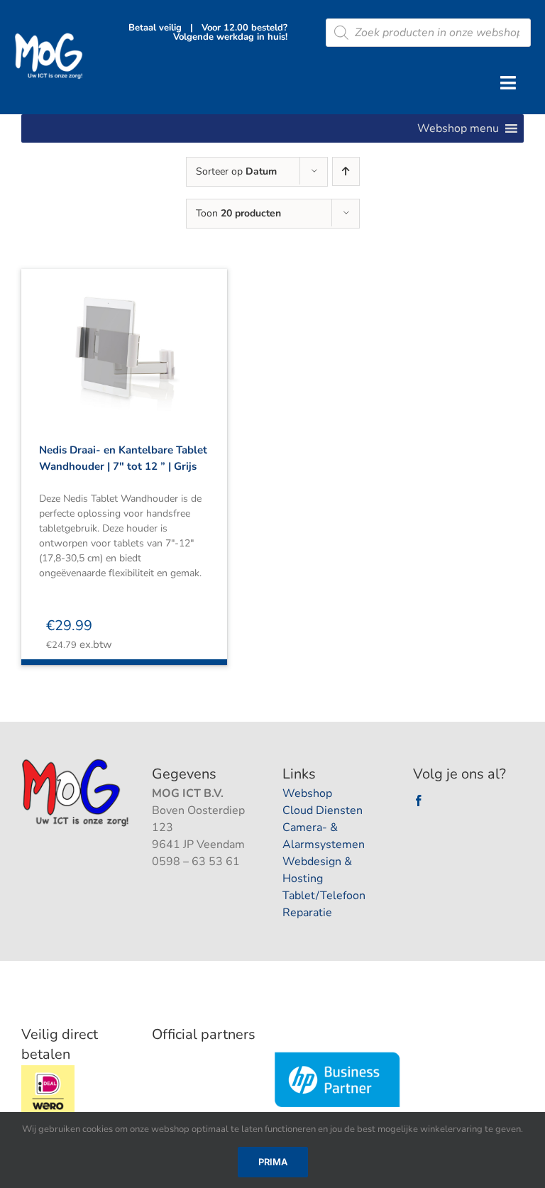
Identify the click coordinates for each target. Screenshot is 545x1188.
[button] (458, 128)
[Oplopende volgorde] (346, 171)
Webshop (307, 793)
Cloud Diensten (322, 810)
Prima (272, 1161)
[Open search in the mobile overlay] (428, 32)
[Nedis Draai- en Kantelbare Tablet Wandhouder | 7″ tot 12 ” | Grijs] (124, 340)
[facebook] (418, 800)
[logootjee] (76, 763)
